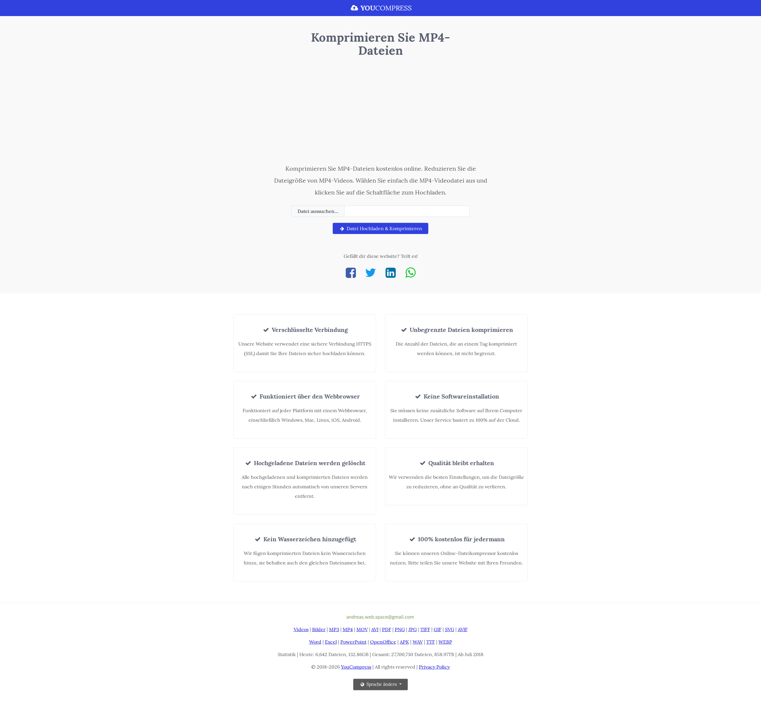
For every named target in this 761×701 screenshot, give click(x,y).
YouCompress (356, 667)
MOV (362, 629)
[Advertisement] (380, 112)
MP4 (348, 629)
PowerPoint (353, 642)
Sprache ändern (381, 684)
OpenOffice (383, 642)
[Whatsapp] (410, 272)
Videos (301, 629)
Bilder (319, 629)
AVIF (463, 629)
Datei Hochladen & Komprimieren (383, 228)
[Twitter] (370, 272)
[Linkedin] (390, 272)
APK (404, 642)
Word (315, 642)
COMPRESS (386, 8)
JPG (412, 629)
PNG (400, 629)
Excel (331, 642)
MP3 (334, 629)
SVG (449, 629)
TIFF (425, 629)
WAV (418, 642)
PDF (386, 629)
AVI (374, 629)
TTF (430, 642)
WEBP (445, 642)
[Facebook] (350, 272)
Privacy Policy (434, 667)
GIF (437, 629)
